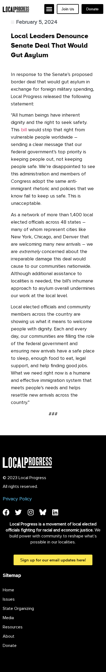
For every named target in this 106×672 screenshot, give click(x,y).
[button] (49, 9)
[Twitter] (18, 512)
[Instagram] (30, 512)
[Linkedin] (55, 512)
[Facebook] (6, 512)
